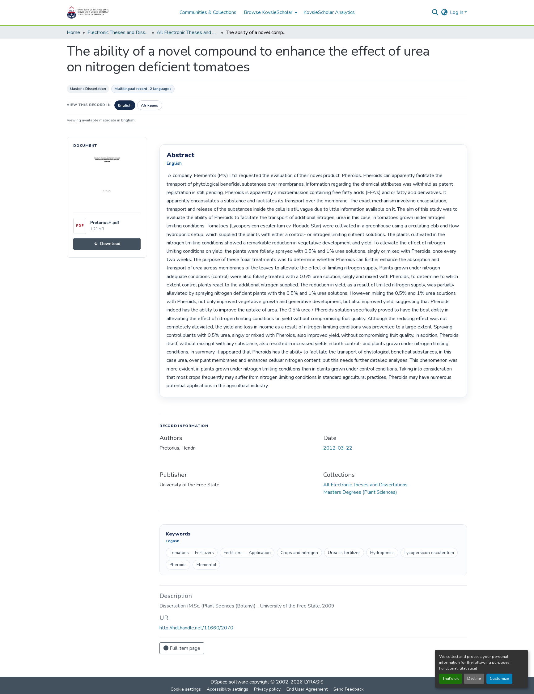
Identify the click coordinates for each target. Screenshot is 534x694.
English (124, 105)
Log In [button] (457, 12)
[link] (107, 244)
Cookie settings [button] (186, 689)
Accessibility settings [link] (227, 689)
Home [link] (73, 32)
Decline (474, 678)
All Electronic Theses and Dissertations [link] (187, 32)
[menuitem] (270, 12)
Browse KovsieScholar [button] (268, 12)
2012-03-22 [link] (337, 448)
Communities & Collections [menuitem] (208, 12)
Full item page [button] (184, 648)
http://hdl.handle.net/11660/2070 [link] (196, 627)
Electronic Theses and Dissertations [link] (118, 32)
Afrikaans (149, 105)
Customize (499, 678)
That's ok (451, 678)
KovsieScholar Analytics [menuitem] (329, 12)
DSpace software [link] (229, 682)
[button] (107, 12)
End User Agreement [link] (307, 689)
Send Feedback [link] (348, 689)
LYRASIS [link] (314, 682)
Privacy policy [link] (267, 689)
